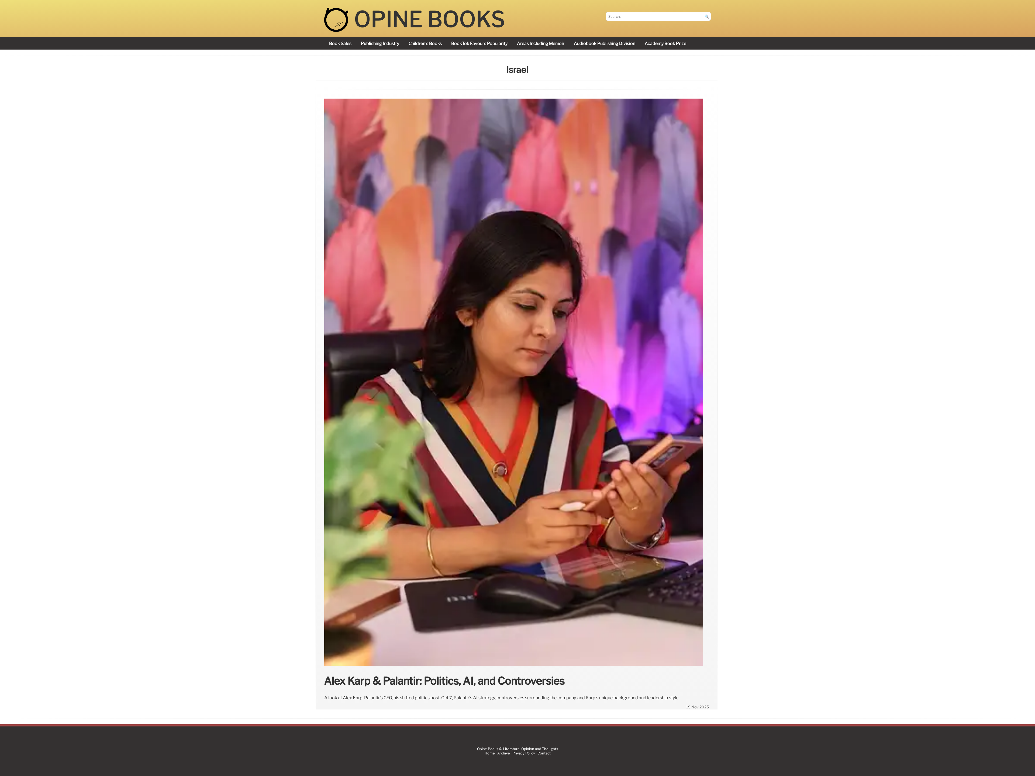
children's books (425, 43)
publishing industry (380, 43)
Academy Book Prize (665, 43)
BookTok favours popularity (479, 43)
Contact (544, 753)
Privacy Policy (523, 753)
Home (490, 753)
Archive (503, 753)
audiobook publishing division (604, 43)
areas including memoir (540, 43)
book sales (340, 43)
